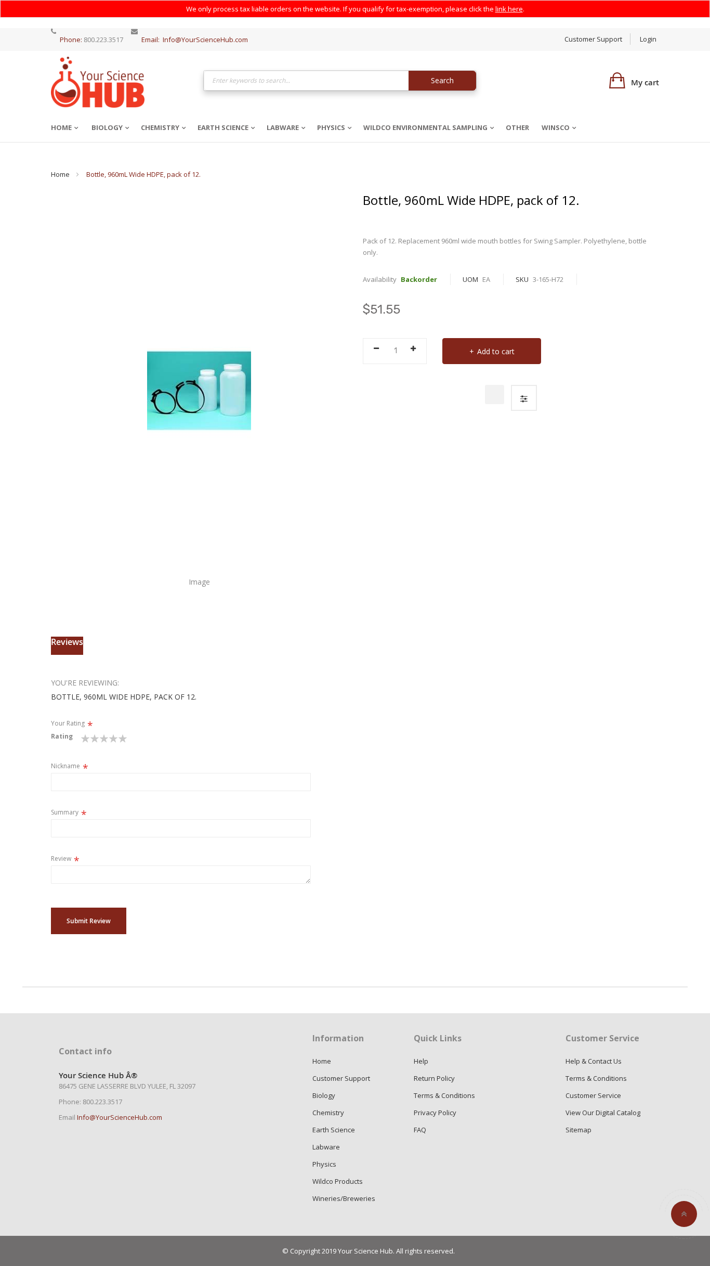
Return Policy (434, 1078)
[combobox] (340, 81)
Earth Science (223, 127)
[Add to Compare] (524, 398)
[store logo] (97, 82)
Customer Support (593, 39)
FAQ (420, 1129)
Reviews (67, 642)
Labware (283, 127)
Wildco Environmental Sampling (425, 127)
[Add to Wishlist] (494, 394)
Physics (331, 127)
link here (509, 9)
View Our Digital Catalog (603, 1112)
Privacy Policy (435, 1112)
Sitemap (578, 1129)
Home (61, 127)
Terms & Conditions (444, 1095)
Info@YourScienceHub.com (205, 39)
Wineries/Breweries (343, 1198)
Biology (107, 127)
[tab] (67, 646)
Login (648, 39)
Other (517, 127)
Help (421, 1061)
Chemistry (160, 127)
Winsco (556, 127)
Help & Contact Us (594, 1061)
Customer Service (593, 1095)
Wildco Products (337, 1181)
